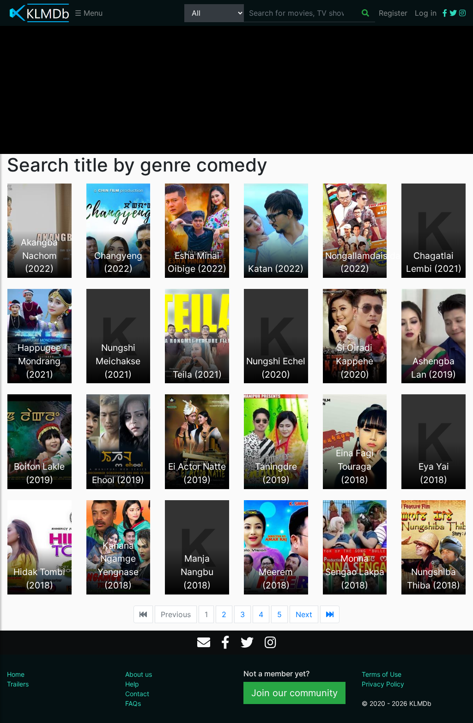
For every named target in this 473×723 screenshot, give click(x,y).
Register (393, 13)
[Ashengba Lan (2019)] (433, 335)
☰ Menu (89, 13)
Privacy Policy (383, 684)
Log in (426, 13)
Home (15, 674)
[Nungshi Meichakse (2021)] (118, 335)
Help (132, 684)
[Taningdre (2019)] (276, 441)
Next (304, 614)
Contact (137, 694)
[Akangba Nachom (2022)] (39, 229)
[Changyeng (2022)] (118, 229)
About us (138, 674)
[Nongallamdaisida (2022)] (355, 229)
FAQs (133, 703)
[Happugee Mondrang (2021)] (39, 335)
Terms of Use (381, 674)
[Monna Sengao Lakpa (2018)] (355, 546)
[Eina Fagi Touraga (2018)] (355, 441)
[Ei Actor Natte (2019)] (197, 441)
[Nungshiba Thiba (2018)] (433, 546)
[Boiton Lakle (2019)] (39, 441)
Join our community (294, 692)
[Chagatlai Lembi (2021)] (433, 229)
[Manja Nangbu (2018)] (197, 546)
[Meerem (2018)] (276, 546)
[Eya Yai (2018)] (433, 441)
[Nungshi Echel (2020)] (276, 335)
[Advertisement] (236, 89)
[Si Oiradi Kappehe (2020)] (355, 335)
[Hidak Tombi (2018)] (39, 546)
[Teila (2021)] (197, 335)
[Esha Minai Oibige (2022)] (197, 229)
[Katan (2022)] (276, 229)
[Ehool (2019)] (118, 441)
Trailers (18, 684)
